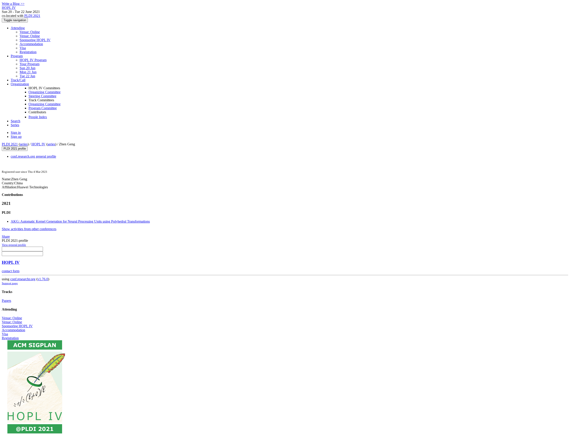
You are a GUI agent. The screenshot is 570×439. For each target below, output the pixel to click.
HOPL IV (38, 144)
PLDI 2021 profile (15, 148)
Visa (23, 48)
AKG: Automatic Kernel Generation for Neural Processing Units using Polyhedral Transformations (80, 221)
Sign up (16, 136)
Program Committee (42, 108)
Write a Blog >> (13, 4)
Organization (20, 84)
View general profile (14, 244)
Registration (28, 52)
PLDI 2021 (32, 16)
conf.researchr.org (22, 279)
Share (6, 236)
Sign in (16, 132)
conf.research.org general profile (33, 156)
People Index (37, 117)
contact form (10, 271)
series (24, 144)
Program (17, 56)
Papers (6, 301)
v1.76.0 (42, 279)
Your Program (29, 64)
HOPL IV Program (33, 60)
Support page (10, 283)
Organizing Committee (44, 92)
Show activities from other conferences (29, 229)
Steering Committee (42, 96)
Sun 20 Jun (27, 68)
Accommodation (31, 44)
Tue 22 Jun (27, 76)
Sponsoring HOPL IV (35, 40)
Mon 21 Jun (28, 72)
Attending (18, 28)
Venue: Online (30, 32)
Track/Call (18, 80)
